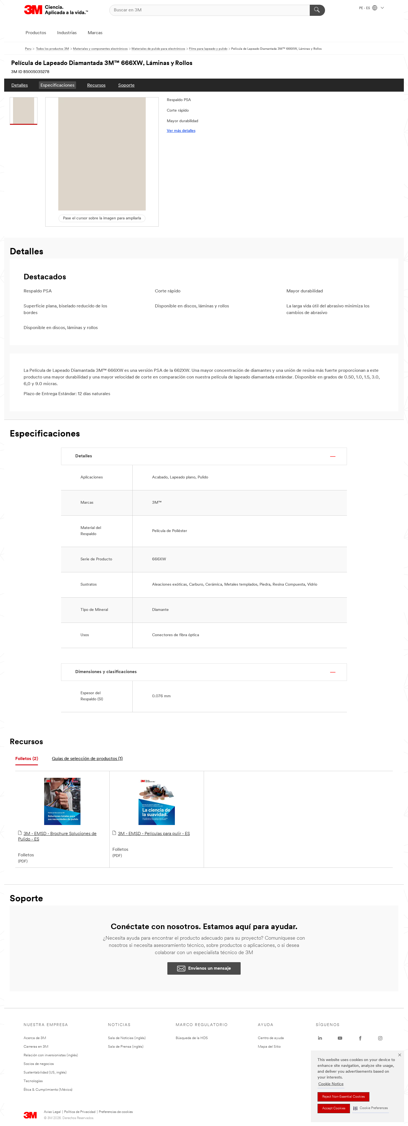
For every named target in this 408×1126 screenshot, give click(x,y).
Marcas (95, 33)
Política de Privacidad (79, 1112)
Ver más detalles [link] (181, 131)
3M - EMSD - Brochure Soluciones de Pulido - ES (57, 837)
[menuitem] (19, 85)
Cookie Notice (331, 1084)
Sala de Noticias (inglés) (127, 1038)
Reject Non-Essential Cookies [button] (343, 1097)
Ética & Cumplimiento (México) (48, 1090)
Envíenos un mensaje (209, 968)
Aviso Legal (52, 1112)
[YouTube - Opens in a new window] (340, 1038)
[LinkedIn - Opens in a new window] (320, 1038)
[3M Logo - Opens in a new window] (56, 10)
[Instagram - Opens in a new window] (380, 1038)
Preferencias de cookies (116, 1112)
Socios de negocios (39, 1064)
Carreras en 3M (36, 1047)
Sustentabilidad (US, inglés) (45, 1072)
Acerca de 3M (35, 1038)
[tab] (26, 759)
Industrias (67, 33)
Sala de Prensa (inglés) (125, 1047)
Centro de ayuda (271, 1038)
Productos (36, 33)
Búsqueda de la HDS (192, 1038)
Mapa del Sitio (269, 1047)
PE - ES (365, 8)
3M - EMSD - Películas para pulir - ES (154, 834)
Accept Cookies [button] (333, 1108)
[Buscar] (317, 10)
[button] (370, 1108)
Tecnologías (33, 1081)
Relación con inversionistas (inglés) (51, 1055)
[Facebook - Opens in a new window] (360, 1038)
